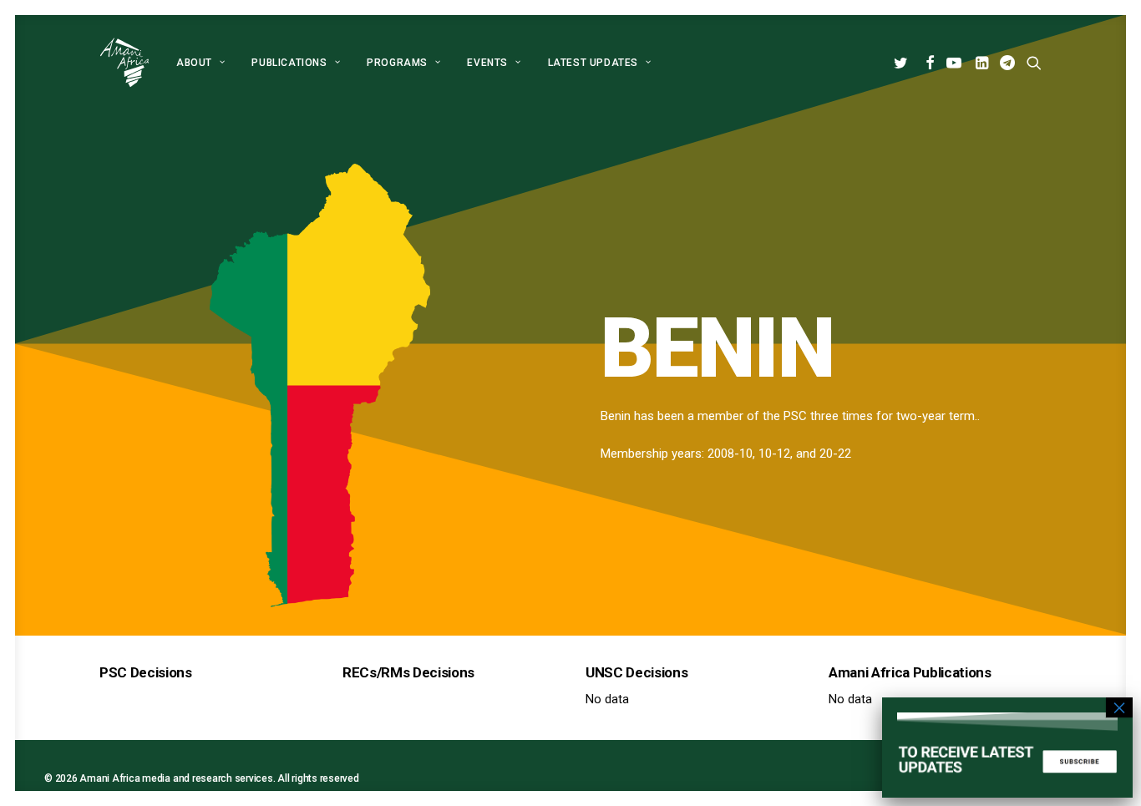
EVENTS (487, 62)
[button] (903, 62)
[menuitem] (200, 62)
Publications (289, 62)
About (194, 62)
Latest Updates (593, 62)
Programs (397, 62)
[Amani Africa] (124, 63)
